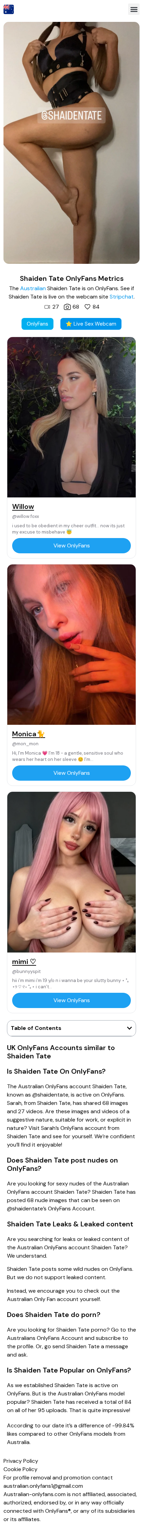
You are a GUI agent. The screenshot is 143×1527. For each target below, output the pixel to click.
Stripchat (122, 296)
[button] (134, 9)
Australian (33, 288)
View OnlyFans (71, 545)
